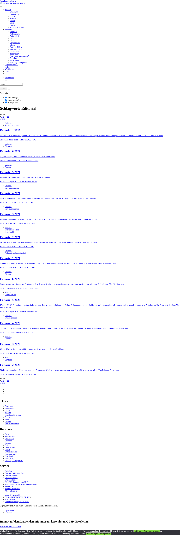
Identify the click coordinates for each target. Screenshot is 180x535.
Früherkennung (11, 318)
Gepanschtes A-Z (11, 65)
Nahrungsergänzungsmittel (15, 253)
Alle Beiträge (12, 97)
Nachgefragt (14, 54)
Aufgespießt (14, 36)
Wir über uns (10, 69)
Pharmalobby (10, 232)
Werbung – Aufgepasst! (19, 62)
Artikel (7, 434)
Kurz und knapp (16, 49)
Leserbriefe (14, 51)
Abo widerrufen (11, 491)
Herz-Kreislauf (10, 295)
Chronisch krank (11, 475)
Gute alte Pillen (16, 47)
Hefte (7, 67)
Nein (140, 531)
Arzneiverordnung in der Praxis (17, 502)
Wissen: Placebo (11, 478)
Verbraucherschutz (17, 27)
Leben (12, 16)
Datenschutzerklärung (151, 531)
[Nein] (161, 531)
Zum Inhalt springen (8, 1)
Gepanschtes (15, 43)
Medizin (13, 18)
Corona (8, 167)
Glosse (12, 45)
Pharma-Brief (10, 499)
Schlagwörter (12, 102)
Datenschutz (10, 512)
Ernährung (14, 12)
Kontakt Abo (10, 486)
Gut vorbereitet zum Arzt (14, 473)
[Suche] (6, 80)
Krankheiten (14, 14)
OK (135, 531)
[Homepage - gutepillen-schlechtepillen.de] (12, 3)
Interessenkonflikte (12, 230)
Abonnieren (9, 78)
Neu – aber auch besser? (19, 56)
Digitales (8, 146)
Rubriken (8, 29)
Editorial (8, 123)
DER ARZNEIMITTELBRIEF (17, 497)
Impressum (10, 510)
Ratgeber (13, 58)
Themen (8, 10)
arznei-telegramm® (12, 495)
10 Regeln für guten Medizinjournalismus (21, 484)
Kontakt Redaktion (12, 489)
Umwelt (13, 25)
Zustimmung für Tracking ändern (98, 534)
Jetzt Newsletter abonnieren (10, 527)
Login (7, 71)
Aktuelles (13, 32)
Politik (12, 21)
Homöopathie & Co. (13, 415)
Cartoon (13, 40)
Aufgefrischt (14, 34)
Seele (12, 23)
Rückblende (14, 60)
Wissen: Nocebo (11, 480)
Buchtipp (13, 38)
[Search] (9, 89)
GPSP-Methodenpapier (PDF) (16, 482)
